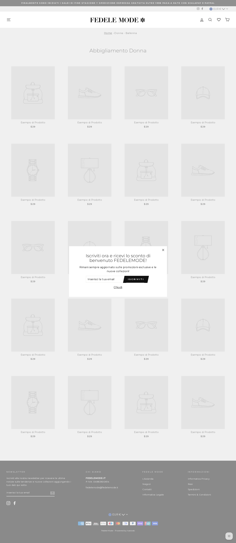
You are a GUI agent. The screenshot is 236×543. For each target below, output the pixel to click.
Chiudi (118, 287)
